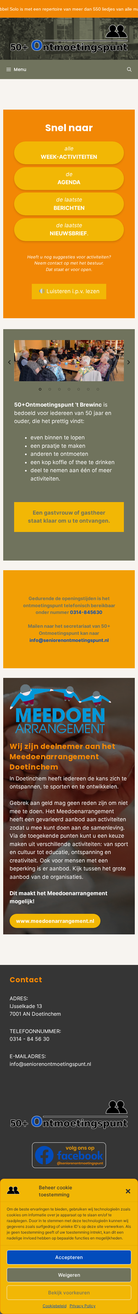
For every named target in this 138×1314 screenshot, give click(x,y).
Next (128, 362)
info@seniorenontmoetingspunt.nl (69, 640)
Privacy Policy (83, 1305)
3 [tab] (59, 389)
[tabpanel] (69, 360)
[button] (128, 1191)
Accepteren (69, 1257)
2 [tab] (50, 389)
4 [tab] (69, 389)
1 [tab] (40, 389)
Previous (9, 362)
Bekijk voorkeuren (69, 1293)
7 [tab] (98, 389)
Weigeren (69, 1275)
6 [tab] (88, 389)
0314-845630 (86, 612)
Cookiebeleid (54, 1305)
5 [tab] (78, 389)
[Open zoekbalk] (129, 69)
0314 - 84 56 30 (29, 1039)
